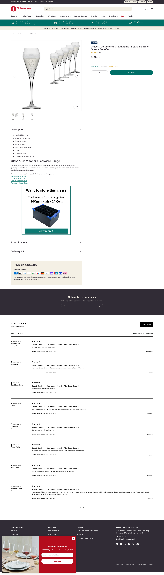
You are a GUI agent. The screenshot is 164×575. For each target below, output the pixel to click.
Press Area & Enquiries (85, 538)
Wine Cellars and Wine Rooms (87, 531)
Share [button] (54, 351)
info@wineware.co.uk (127, 539)
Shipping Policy (130, 564)
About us (14, 531)
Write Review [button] (146, 325)
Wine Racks (27, 16)
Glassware (14, 16)
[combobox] (88, 9)
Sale (122, 16)
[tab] (138, 333)
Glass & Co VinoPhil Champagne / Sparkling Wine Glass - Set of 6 (27, 33)
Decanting (40, 16)
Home (12, 33)
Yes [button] (47, 351)
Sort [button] (12, 333)
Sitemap (151, 564)
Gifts (103, 16)
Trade (150, 1)
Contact (142, 1)
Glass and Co (95, 66)
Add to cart (131, 72)
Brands (94, 16)
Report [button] (50, 351)
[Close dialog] (73, 538)
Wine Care (52, 16)
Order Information (53, 531)
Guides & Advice (130, 1)
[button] (152, 9)
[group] (21, 323)
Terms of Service (141, 564)
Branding (112, 16)
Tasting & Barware (80, 16)
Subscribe (57, 561)
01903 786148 (123, 537)
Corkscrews (64, 16)
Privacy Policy (119, 564)
